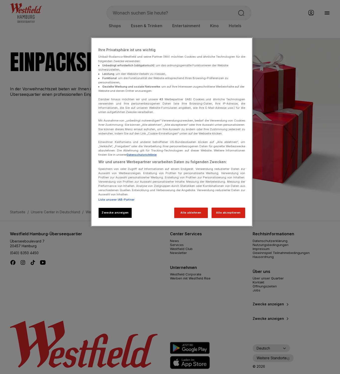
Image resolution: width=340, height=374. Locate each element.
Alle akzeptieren (228, 212)
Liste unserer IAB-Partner (116, 199)
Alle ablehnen (190, 212)
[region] (172, 132)
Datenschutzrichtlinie (142, 154)
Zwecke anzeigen (115, 212)
